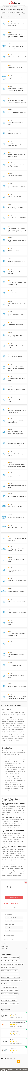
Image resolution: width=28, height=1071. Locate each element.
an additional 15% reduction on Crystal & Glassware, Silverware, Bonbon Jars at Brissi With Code (17, 230)
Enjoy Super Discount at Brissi (16, 78)
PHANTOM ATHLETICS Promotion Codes (12, 964)
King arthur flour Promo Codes (9, 993)
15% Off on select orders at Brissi (17, 686)
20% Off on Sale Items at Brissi (16, 601)
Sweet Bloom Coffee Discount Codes (11, 980)
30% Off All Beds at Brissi (15, 665)
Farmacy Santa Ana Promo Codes (10, 977)
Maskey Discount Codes (8, 967)
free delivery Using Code (15, 67)
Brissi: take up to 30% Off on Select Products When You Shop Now (17, 102)
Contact (25, 1069)
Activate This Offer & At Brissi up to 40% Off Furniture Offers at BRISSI (17, 368)
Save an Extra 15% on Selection (16, 293)
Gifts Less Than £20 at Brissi (15, 506)
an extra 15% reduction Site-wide (17, 612)
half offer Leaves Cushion (15, 356)
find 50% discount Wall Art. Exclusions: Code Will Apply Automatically (15, 90)
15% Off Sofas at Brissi (14, 250)
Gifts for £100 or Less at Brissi (16, 517)
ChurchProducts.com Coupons (9, 974)
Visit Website (14, 898)
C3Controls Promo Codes (8, 997)
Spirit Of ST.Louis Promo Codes (10, 1003)
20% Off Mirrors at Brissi (14, 196)
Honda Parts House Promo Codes (10, 961)
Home (4, 17)
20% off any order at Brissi (15, 175)
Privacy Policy (18, 1069)
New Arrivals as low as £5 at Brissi (17, 496)
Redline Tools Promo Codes (8, 1000)
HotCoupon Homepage (10, 907)
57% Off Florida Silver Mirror (15, 324)
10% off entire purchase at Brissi (17, 57)
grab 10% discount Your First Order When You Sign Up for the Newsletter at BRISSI (17, 433)
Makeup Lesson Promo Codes (9, 990)
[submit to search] (23, 6)
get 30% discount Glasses (15, 133)
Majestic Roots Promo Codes (9, 970)
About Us (3, 1069)
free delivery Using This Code (16, 591)
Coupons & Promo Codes (11, 903)
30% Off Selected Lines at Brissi (17, 112)
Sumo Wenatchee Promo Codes (10, 957)
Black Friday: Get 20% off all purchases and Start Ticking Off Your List (16, 36)
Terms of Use (10, 1069)
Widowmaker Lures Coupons (9, 987)
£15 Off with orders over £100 (16, 644)
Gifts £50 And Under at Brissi (16, 528)
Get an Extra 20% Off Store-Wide (17, 580)
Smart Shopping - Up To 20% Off (17, 218)
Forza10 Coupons (6, 984)
